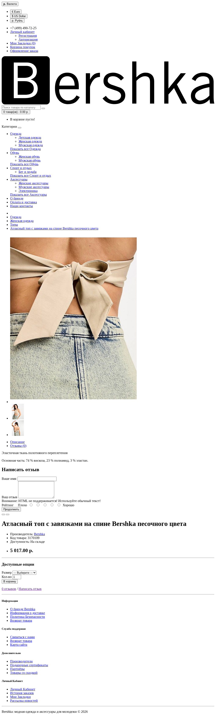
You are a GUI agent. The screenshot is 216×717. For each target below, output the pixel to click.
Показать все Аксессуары (28, 194)
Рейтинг (8, 505)
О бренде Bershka (22, 609)
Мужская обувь (29, 160)
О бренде (16, 198)
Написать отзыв (30, 589)
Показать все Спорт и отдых (30, 175)
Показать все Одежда (25, 149)
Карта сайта (18, 644)
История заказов (22, 693)
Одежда (15, 133)
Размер (7, 572)
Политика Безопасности (27, 616)
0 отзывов (9, 589)
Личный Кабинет (22, 689)
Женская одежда (30, 141)
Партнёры (17, 669)
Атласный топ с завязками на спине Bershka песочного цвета (54, 228)
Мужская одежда (31, 145)
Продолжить (11, 509)
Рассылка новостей (24, 700)
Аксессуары (18, 179)
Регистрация (28, 35)
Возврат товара (21, 620)
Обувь (14, 153)
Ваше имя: (9, 478)
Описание (17, 442)
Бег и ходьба (27, 172)
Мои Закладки (20, 697)
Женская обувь (29, 156)
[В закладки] (3, 514)
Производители (21, 661)
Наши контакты (21, 206)
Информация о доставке (27, 613)
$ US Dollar (19, 16)
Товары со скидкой (24, 673)
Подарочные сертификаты (29, 665)
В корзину (9, 581)
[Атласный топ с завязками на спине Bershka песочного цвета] (73, 402)
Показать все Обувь (24, 164)
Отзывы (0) (18, 445)
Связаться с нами (22, 637)
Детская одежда (30, 137)
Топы (14, 224)
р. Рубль (17, 20)
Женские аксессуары (33, 183)
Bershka (39, 534)
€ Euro (16, 11)
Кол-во (7, 577)
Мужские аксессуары (34, 187)
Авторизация (28, 39)
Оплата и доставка (23, 202)
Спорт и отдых (21, 168)
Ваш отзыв (9, 497)
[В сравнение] (7, 514)
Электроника (28, 191)
